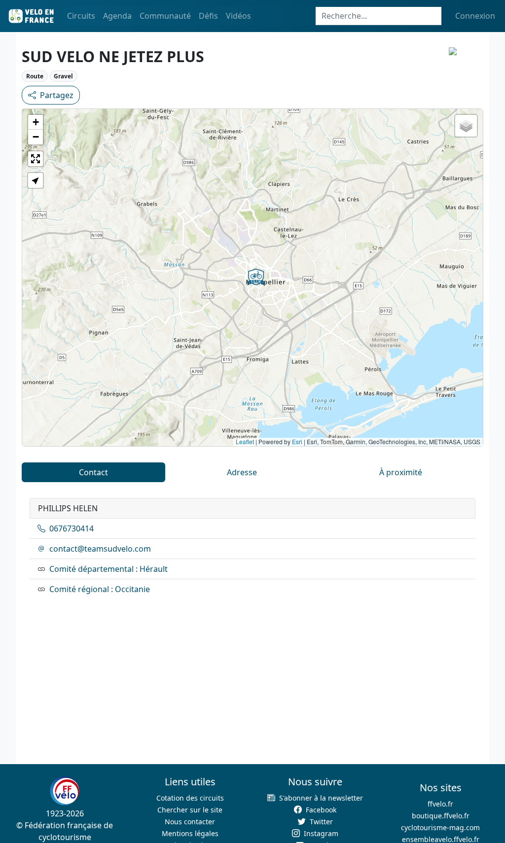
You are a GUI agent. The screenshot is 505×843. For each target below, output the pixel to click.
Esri (297, 441)
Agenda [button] (117, 15)
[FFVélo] (64, 790)
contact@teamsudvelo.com (100, 548)
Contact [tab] (93, 472)
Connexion (475, 15)
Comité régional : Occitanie (99, 589)
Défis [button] (208, 15)
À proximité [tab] (400, 472)
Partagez (56, 95)
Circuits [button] (81, 15)
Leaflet (245, 441)
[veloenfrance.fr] (30, 16)
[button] (256, 277)
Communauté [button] (165, 15)
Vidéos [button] (238, 15)
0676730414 (71, 528)
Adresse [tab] (242, 472)
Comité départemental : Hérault (108, 568)
